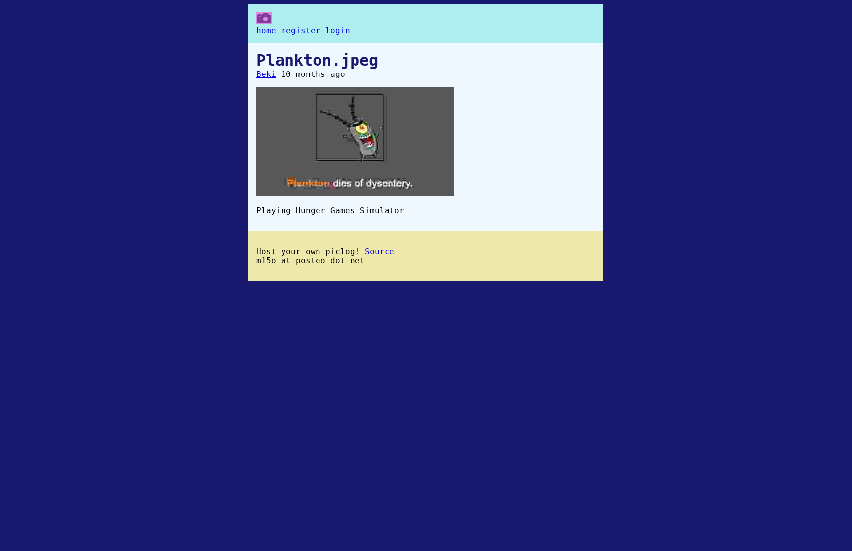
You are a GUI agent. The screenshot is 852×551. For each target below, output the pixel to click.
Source (379, 251)
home (266, 30)
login (337, 30)
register (300, 30)
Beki (266, 74)
